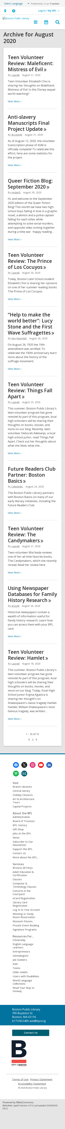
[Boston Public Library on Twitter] (24, 765)
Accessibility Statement (32, 1083)
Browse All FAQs (23, 867)
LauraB (15, 75)
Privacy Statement (41, 1079)
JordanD (16, 192)
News (16, 837)
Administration (21, 817)
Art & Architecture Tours (23, 800)
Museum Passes (23, 921)
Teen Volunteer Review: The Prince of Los (30, 261)
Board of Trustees (24, 821)
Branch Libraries (22, 786)
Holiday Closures (23, 795)
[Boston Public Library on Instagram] (33, 765)
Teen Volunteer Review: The (26, 534)
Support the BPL (23, 849)
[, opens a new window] (19, 1065)
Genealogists (20, 955)
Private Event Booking (26, 925)
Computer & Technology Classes (24, 885)
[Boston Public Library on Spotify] (16, 773)
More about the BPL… (26, 857)
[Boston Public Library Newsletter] (24, 773)
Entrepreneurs (21, 951)
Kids (15, 964)
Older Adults (20, 972)
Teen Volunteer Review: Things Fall (30, 390)
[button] (5, 11)
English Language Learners (23, 945)
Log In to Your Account (26, 909)
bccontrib (16, 134)
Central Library (21, 790)
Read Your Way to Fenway (23, 989)
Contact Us (19, 853)
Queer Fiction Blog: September (30, 183)
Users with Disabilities (26, 976)
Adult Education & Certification (23, 873)
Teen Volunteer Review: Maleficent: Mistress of (31, 63)
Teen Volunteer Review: (26, 655)
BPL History (20, 825)
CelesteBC (17, 486)
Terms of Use (20, 1079)
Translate (54, 3)
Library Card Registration (20, 904)
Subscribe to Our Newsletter (23, 843)
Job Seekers (20, 959)
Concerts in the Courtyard (22, 892)
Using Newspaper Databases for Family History (32, 594)
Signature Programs (25, 929)
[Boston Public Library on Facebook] (16, 765)
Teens (16, 968)
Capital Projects (22, 806)
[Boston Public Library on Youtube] (41, 765)
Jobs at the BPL (22, 833)
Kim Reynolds (19, 338)
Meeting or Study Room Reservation (24, 915)
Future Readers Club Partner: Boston (31, 474)
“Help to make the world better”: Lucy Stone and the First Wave (30, 323)
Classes (17, 879)
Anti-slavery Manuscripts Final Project (29, 123)
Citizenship (19, 940)
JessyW (15, 605)
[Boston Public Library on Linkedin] (49, 765)
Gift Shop (18, 829)
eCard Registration (24, 898)
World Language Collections (22, 982)
